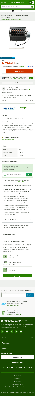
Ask (29, 174)
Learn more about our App (14, 314)
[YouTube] (7, 331)
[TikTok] (16, 331)
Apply (31, 78)
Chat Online (9, 367)
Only (3, 60)
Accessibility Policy (17, 384)
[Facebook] (11, 331)
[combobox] (17, 7)
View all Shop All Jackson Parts (23, 108)
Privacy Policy (21, 181)
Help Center (17, 357)
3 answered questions (15, 19)
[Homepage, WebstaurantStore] (17, 2)
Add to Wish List (17, 82)
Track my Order (17, 362)
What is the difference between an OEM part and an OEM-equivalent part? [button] (16, 226)
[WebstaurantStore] (17, 321)
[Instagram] (2, 331)
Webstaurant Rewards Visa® (15, 78)
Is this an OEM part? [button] (10, 220)
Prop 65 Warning (7, 139)
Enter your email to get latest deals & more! (16, 291)
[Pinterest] (21, 331)
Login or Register (17, 276)
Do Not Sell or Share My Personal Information (17, 387)
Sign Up (29, 295)
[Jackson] (9, 108)
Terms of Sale (17, 375)
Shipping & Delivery (25, 367)
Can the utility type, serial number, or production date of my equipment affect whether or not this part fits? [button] (16, 192)
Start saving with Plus (13, 305)
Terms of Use (13, 181)
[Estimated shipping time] (29, 89)
